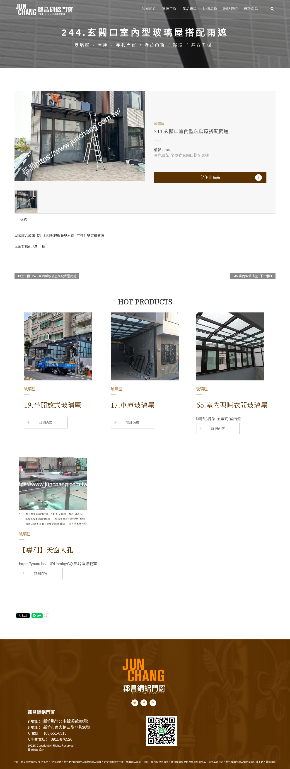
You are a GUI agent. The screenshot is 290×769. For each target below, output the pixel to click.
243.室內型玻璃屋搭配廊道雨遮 (49, 276)
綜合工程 (201, 45)
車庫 (103, 45)
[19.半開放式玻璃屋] (58, 346)
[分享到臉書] (144, 703)
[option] (79, 136)
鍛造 (178, 45)
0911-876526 (61, 739)
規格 (23, 220)
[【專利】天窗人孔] (53, 491)
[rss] (153, 703)
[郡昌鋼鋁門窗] (44, 8)
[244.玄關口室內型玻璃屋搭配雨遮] (79, 136)
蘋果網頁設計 (36, 750)
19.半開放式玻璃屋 (52, 405)
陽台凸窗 (155, 45)
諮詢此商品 (210, 177)
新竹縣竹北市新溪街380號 (65, 721)
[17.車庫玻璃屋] (145, 346)
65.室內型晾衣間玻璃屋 (231, 405)
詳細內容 (46, 423)
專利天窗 (126, 45)
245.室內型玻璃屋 (250, 276)
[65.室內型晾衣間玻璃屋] (230, 346)
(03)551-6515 (55, 733)
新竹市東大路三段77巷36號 (66, 728)
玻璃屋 (82, 45)
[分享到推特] (134, 703)
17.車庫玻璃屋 (132, 405)
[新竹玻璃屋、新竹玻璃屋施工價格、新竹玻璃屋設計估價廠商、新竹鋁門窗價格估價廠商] (144, 675)
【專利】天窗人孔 (46, 550)
